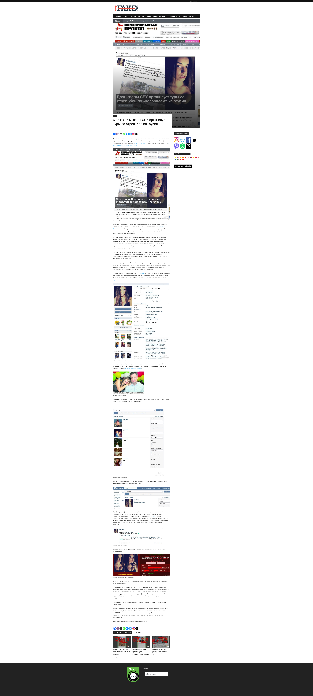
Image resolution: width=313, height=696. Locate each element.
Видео (149, 16)
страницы (141, 273)
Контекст (141, 16)
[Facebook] (114, 134)
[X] (120, 134)
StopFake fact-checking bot (183, 166)
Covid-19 (192, 16)
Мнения (133, 16)
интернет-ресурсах (139, 143)
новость (158, 139)
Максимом (153, 516)
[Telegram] (130, 134)
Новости (115, 116)
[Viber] (117, 134)
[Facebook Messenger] (127, 134)
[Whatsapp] (124, 134)
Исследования (175, 16)
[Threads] (136, 134)
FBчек (185, 16)
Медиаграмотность (159, 16)
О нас (125, 16)
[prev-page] (114, 658)
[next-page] (117, 658)
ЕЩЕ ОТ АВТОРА (137, 632)
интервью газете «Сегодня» (133, 368)
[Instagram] (133, 134)
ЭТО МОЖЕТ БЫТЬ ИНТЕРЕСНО (122, 632)
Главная (118, 16)
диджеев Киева (117, 280)
